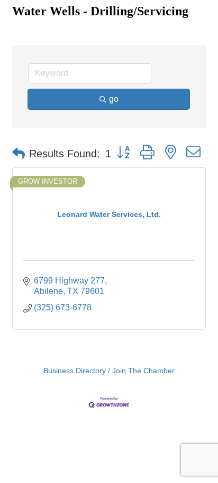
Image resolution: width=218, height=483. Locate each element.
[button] (18, 153)
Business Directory (74, 371)
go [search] (114, 98)
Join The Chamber (143, 371)
